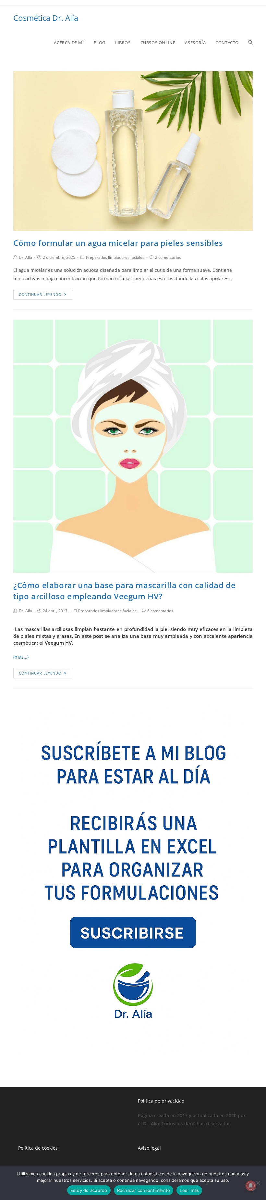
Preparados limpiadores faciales (115, 257)
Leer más (189, 1190)
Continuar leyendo (40, 294)
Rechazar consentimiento (143, 1190)
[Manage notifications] (251, 1186)
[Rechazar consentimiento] (258, 1183)
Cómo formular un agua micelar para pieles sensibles (118, 242)
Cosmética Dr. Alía (45, 17)
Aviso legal (149, 1148)
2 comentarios (168, 257)
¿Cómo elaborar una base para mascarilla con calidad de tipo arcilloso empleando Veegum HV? (124, 590)
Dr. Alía (25, 257)
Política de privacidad (161, 1101)
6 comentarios (160, 610)
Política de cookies (38, 1148)
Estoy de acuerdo (88, 1190)
